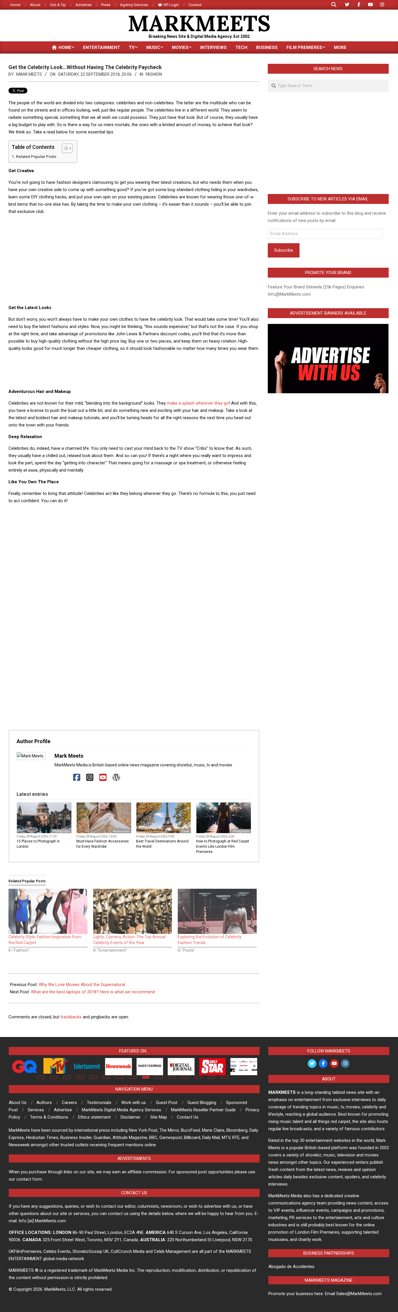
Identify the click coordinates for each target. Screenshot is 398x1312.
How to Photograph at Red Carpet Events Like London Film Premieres (222, 846)
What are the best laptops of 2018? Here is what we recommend (93, 991)
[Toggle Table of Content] (64, 148)
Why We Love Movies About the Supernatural (82, 984)
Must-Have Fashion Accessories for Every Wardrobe (102, 844)
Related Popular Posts (36, 156)
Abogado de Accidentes (291, 1266)
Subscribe (283, 250)
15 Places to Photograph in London (38, 844)
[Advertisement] (133, 260)
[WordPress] (116, 777)
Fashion (154, 74)
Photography (61, 831)
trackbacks (71, 1017)
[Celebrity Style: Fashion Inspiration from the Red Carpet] (47, 911)
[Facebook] (77, 777)
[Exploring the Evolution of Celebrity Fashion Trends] (217, 911)
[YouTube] (103, 777)
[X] (64, 777)
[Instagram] (90, 777)
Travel (185, 831)
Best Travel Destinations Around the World (162, 844)
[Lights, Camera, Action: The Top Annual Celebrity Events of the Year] (132, 911)
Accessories (121, 831)
